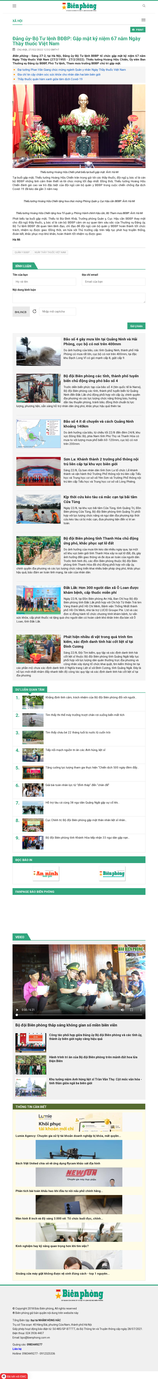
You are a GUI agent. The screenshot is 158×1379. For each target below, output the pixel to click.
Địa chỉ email (90, 274)
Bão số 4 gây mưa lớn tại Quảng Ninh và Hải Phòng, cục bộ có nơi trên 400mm (100, 341)
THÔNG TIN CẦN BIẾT (31, 1107)
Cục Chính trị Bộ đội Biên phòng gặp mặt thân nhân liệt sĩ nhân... (86, 820)
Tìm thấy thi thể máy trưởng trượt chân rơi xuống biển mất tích (84, 715)
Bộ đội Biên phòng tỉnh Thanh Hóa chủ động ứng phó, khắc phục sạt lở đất (101, 540)
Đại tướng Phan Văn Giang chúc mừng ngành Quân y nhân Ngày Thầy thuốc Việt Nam (72, 69)
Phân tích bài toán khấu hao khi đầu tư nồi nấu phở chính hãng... (59, 1191)
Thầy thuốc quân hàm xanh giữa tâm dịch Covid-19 (50, 79)
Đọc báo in (23, 860)
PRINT (140, 29)
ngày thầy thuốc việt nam (50, 252)
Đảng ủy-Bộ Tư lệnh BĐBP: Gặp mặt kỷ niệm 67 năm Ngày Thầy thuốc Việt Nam (76, 41)
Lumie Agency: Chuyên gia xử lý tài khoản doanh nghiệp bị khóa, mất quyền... (68, 1136)
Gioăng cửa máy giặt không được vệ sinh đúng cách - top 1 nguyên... (63, 1273)
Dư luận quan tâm (29, 689)
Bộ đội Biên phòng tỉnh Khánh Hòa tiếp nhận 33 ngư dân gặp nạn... (87, 837)
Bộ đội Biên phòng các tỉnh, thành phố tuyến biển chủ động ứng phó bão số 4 (101, 378)
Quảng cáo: (27, 1344)
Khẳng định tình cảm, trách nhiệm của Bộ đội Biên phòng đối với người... (91, 697)
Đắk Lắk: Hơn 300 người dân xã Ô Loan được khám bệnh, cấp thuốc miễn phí (101, 590)
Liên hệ (17, 1348)
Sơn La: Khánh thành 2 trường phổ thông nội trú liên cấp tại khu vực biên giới (101, 461)
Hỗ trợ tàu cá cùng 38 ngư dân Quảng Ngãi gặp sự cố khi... (82, 802)
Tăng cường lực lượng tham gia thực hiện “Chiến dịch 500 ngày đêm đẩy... (92, 767)
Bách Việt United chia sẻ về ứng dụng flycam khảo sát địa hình (58, 1163)
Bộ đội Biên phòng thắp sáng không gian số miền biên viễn (66, 1025)
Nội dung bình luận (24, 289)
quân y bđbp (22, 252)
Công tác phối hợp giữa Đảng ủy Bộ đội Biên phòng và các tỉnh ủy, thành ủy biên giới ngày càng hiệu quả (95, 1037)
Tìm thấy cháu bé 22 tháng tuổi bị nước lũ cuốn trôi (77, 732)
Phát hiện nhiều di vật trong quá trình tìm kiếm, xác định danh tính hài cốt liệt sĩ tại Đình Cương (98, 642)
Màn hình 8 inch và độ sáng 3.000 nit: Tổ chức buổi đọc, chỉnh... (59, 1218)
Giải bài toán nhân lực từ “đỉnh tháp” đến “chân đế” (77, 785)
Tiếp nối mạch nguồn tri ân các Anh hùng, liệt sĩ (75, 750)
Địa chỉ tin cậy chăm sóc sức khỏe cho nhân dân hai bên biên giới (59, 74)
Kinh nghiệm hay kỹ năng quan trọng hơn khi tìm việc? (52, 1246)
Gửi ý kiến (136, 326)
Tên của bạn (20, 274)
